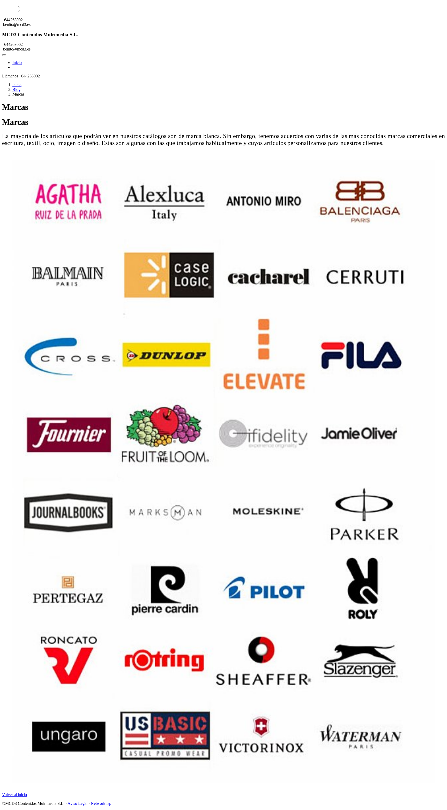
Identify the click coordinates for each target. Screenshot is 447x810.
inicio (16, 85)
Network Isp (101, 803)
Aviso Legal (77, 803)
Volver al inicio (14, 794)
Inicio (17, 62)
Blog (16, 89)
